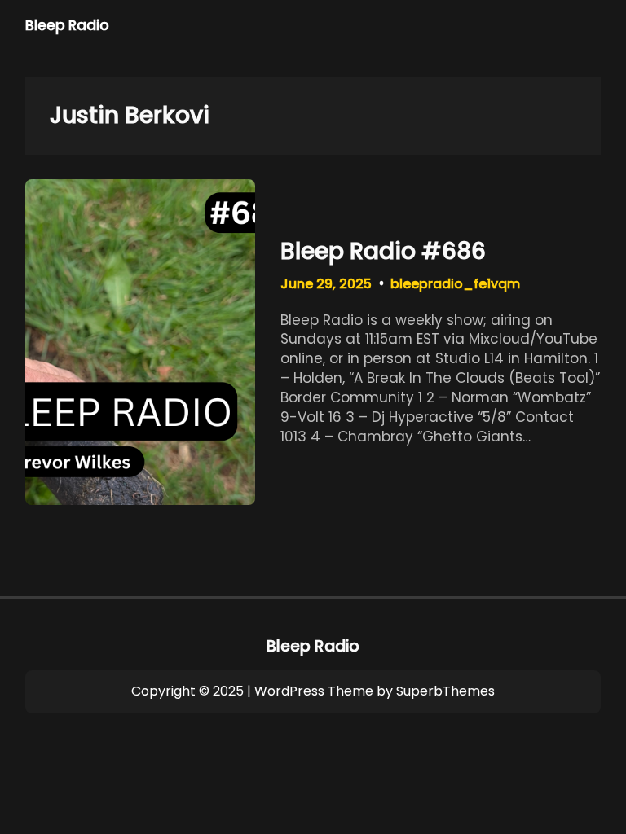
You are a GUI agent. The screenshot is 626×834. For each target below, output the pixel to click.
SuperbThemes (445, 691)
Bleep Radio (67, 25)
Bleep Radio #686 (383, 252)
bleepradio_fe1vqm (455, 283)
